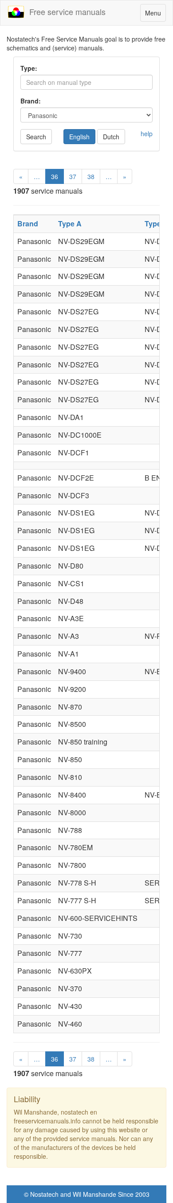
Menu (155, 15)
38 (90, 176)
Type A (70, 223)
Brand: (30, 100)
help (147, 133)
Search (36, 136)
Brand (27, 223)
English (79, 136)
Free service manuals (65, 11)
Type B (156, 223)
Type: (28, 68)
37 (72, 176)
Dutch (111, 136)
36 (54, 176)
